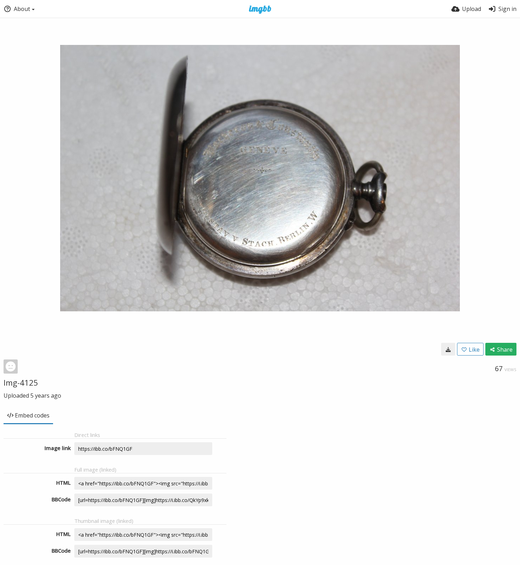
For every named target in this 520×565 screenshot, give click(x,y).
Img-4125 (21, 382)
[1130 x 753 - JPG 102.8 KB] (448, 349)
